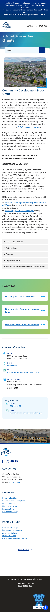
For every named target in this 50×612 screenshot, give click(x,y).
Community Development (16, 36)
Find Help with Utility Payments (20, 296)
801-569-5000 (14, 482)
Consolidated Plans (14, 241)
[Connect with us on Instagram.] (7, 461)
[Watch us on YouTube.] (12, 461)
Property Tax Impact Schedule (33, 6)
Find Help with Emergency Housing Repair (22, 310)
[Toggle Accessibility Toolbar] (45, 607)
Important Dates (13, 260)
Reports (9, 254)
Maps (20, 579)
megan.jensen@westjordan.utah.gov (23, 372)
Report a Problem (10, 498)
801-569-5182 (12, 365)
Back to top (23, 549)
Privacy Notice (8, 503)
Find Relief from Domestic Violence (22, 324)
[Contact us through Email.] (16, 461)
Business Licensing (10, 511)
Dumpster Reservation (12, 530)
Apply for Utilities (9, 533)
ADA (30, 586)
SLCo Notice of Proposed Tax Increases (28, 14)
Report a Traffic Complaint (13, 500)
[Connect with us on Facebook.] (2, 461)
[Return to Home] (6, 457)
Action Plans (11, 248)
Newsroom (12, 579)
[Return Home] (8, 26)
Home (3, 36)
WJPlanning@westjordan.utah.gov (19, 210)
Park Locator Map (10, 527)
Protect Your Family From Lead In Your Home (25, 266)
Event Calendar (9, 535)
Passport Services (9, 509)
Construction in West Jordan (14, 538)
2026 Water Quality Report (32, 579)
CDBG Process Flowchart (29, 127)
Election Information (11, 506)
